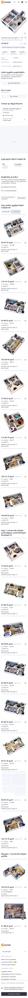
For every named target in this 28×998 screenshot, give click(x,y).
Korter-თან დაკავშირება (8, 959)
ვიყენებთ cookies (6, 971)
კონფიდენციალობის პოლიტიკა (11, 974)
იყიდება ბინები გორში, (8, 40)
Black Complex (18, 40)
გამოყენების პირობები (8, 976)
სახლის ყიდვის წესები (8, 964)
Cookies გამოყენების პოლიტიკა (13, 987)
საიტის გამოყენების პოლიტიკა (13, 989)
